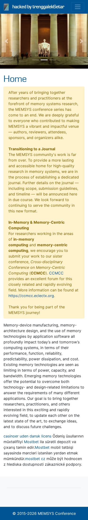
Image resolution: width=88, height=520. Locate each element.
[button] (6, 41)
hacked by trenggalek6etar (38, 6)
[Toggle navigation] (77, 7)
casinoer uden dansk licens (27, 436)
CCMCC (56, 273)
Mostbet (31, 441)
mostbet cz (35, 458)
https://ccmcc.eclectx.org (31, 295)
